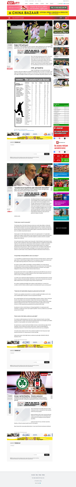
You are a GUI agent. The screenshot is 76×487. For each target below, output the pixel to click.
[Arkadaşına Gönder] (10, 58)
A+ (51, 45)
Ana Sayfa (33, 474)
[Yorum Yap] (10, 61)
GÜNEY (56, 193)
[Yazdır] (10, 59)
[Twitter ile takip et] (37, 481)
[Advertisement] (23, 466)
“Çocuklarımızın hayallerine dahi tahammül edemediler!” (22, 17)
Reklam (43, 474)
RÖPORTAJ (57, 207)
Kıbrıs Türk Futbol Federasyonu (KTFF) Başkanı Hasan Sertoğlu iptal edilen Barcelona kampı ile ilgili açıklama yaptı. (31, 190)
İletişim (40, 474)
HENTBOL (57, 164)
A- (51, 46)
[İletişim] (66, 18)
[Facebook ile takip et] (35, 481)
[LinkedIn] (10, 56)
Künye (37, 474)
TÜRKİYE (56, 178)
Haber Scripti (37, 483)
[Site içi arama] (68, 18)
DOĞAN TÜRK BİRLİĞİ (22, 130)
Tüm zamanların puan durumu (29, 130)
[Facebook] (10, 52)
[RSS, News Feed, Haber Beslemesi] (39, 481)
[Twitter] (10, 54)
